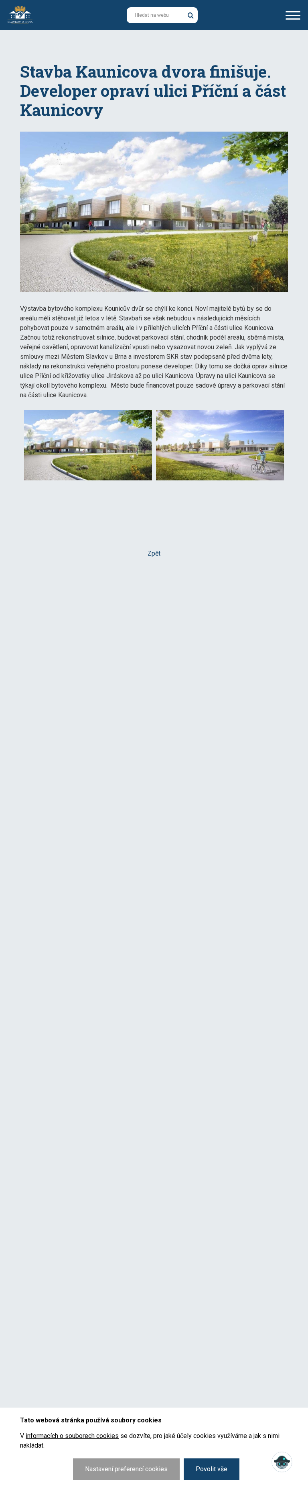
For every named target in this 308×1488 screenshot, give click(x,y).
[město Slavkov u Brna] (20, 14)
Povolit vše (211, 1469)
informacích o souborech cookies (72, 1436)
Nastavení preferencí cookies (126, 1469)
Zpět (154, 553)
